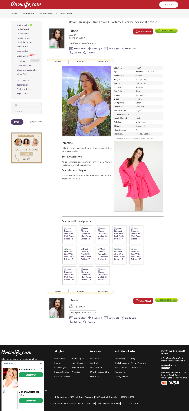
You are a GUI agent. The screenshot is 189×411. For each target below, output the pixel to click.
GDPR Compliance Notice (108, 403)
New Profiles (46, 13)
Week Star (76, 372)
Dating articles (23, 89)
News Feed (66, 13)
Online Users (59, 358)
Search (57, 363)
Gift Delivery (23, 80)
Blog (133, 358)
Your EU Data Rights (130, 403)
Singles (59, 351)
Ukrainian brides (24, 42)
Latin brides (22, 51)
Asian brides (22, 46)
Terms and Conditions (74, 403)
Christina (24, 369)
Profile (58, 61)
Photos (80, 61)
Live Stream (95, 358)
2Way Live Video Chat (27, 70)
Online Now (28, 13)
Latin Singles (77, 363)
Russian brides (23, 38)
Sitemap (91, 403)
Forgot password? (34, 122)
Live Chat (21, 61)
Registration (22, 93)
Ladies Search (23, 29)
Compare (35, 61)
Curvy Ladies (23, 33)
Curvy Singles (60, 367)
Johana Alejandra (29, 391)
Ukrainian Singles (62, 376)
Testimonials (23, 84)
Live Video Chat (24, 65)
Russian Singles (61, 372)
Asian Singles (78, 358)
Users (14, 13)
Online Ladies (23, 25)
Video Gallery (23, 55)
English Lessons (122, 363)
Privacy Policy (56, 403)
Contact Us (136, 367)
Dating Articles (121, 376)
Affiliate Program (138, 363)
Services (95, 351)
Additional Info (125, 351)
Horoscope (103, 61)
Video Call (22, 74)
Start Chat (31, 375)
